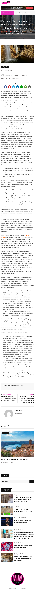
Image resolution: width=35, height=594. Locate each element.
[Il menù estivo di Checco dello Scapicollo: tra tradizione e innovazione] (7, 557)
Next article (30, 394)
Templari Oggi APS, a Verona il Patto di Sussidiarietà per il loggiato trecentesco (23, 499)
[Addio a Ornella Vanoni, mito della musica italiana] (7, 521)
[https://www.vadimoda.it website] (15, 75)
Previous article (6, 394)
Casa (3, 31)
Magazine (9, 31)
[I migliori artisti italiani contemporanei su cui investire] (7, 510)
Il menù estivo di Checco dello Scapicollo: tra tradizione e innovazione (23, 559)
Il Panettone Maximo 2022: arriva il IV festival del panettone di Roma (8, 398)
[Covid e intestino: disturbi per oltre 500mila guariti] (7, 546)
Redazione (18, 410)
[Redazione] (17, 75)
